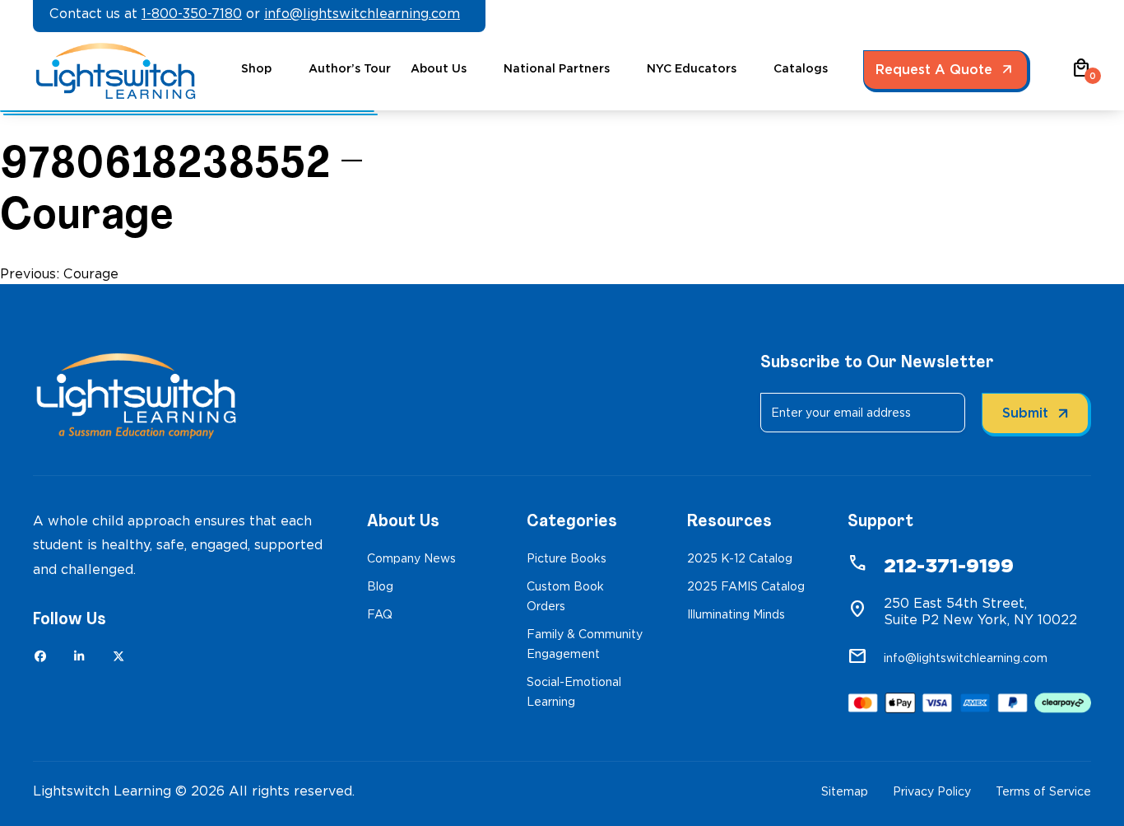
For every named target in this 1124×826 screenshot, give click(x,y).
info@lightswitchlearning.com (362, 13)
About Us (439, 68)
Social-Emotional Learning (574, 691)
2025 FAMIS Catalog (746, 586)
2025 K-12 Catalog (739, 558)
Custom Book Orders (565, 596)
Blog (380, 586)
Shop (256, 68)
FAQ (379, 614)
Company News (411, 558)
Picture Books (566, 558)
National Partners (557, 68)
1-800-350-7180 (192, 13)
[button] (1081, 74)
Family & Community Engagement (585, 644)
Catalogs (800, 68)
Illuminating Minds (736, 614)
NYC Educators (691, 68)
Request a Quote (934, 69)
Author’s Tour (350, 68)
